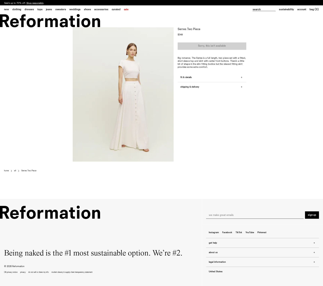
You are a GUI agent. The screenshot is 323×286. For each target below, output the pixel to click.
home (6, 171)
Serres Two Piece (28, 171)
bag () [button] (314, 9)
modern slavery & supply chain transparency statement (71, 272)
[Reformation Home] (161, 20)
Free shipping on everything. (18, 3)
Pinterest (261, 232)
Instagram (214, 232)
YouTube (249, 232)
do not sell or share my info (38, 272)
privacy (23, 272)
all (15, 171)
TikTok (239, 232)
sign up (312, 215)
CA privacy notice (10, 272)
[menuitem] (8, 9)
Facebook (227, 232)
